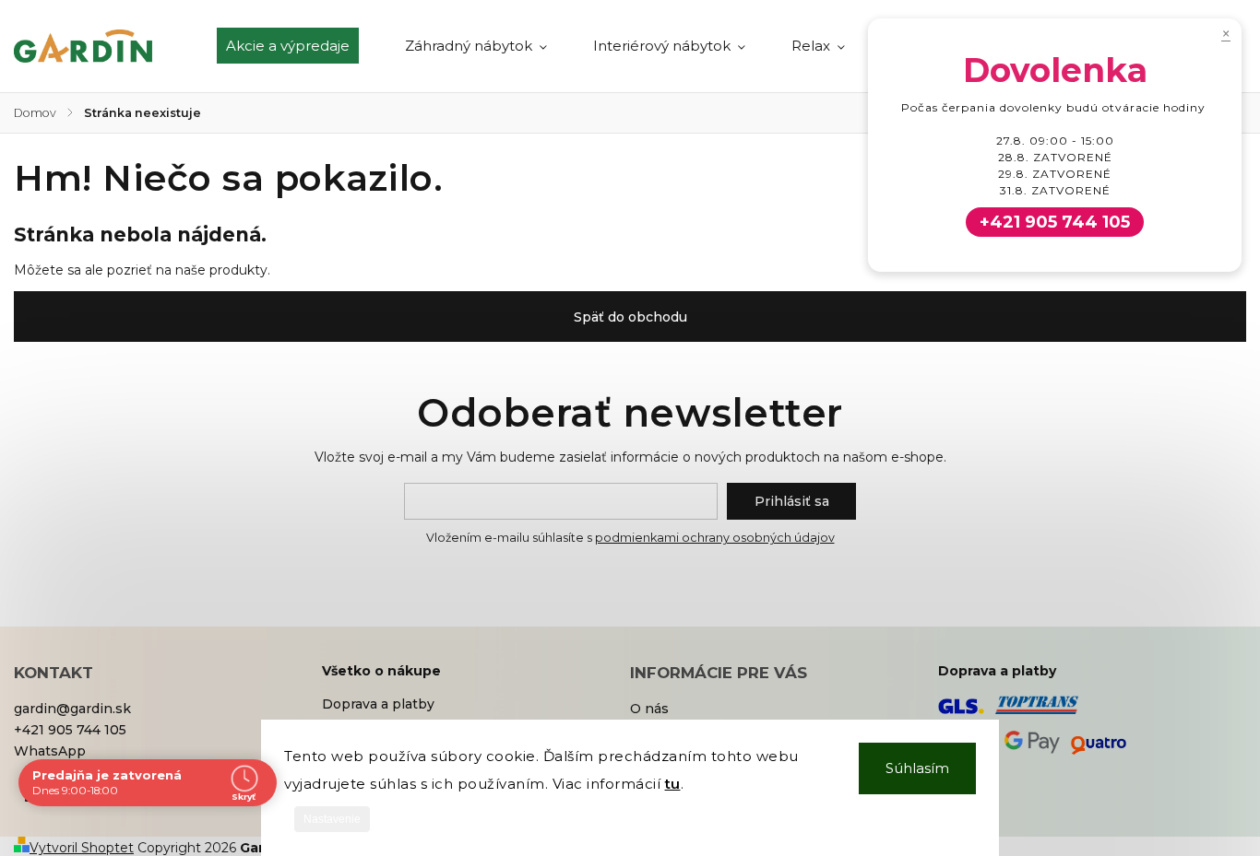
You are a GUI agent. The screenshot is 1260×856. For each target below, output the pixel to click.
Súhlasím (917, 768)
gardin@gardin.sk (72, 708)
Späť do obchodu (630, 317)
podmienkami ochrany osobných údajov (715, 538)
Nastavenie (332, 819)
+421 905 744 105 (70, 729)
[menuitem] (299, 46)
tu (673, 783)
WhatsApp (50, 751)
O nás (649, 708)
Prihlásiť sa (792, 501)
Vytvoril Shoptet (82, 847)
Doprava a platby (378, 704)
